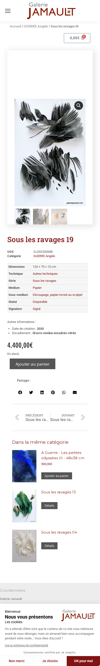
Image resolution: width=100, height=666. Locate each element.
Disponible (40, 302)
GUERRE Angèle (36, 26)
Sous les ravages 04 (59, 532)
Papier (37, 288)
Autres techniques (45, 274)
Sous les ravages (44, 281)
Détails (49, 506)
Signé (37, 309)
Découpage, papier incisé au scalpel (57, 295)
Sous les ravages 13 (58, 492)
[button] (78, 105)
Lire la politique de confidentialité (26, 645)
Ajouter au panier (33, 364)
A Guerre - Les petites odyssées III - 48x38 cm (62, 455)
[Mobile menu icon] (8, 11)
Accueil (15, 26)
